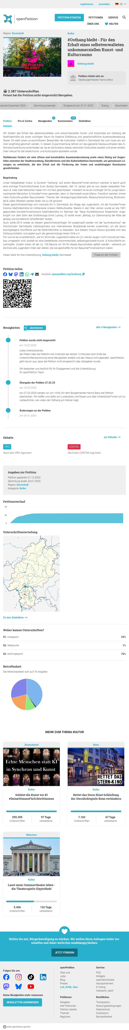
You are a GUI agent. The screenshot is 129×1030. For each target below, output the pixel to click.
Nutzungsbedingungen (108, 1005)
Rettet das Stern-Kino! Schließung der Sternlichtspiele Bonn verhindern (96, 796)
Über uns (65, 972)
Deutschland (32, 744)
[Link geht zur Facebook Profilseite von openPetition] (6, 976)
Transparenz (103, 1002)
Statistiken (85, 121)
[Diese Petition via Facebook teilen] (5, 274)
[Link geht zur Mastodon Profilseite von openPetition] (6, 986)
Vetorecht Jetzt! (104, 990)
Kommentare (65, 120)
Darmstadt (18, 33)
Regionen (65, 1016)
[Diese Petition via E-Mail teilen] (37, 274)
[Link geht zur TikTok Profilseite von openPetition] (31, 976)
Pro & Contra (25, 121)
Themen (64, 1013)
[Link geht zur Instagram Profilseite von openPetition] (18, 976)
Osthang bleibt (85, 63)
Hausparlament (104, 983)
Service (113, 17)
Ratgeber (65, 1002)
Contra (74, 446)
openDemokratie (105, 979)
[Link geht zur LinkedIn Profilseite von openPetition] (43, 976)
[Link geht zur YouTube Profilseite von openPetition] (31, 986)
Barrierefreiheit (104, 1016)
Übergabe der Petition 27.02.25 (37, 382)
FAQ (98, 972)
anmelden (104, 4)
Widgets (100, 976)
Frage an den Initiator (106, 254)
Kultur (71, 33)
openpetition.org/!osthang (67, 274)
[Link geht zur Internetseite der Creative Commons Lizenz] (5, 1026)
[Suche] (124, 17)
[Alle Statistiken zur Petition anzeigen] (31, 610)
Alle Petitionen (68, 1005)
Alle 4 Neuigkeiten (107, 327)
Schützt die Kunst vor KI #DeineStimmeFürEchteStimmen (31, 796)
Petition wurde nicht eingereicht (37, 340)
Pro (7, 446)
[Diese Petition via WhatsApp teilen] (27, 274)
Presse (63, 983)
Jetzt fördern (64, 952)
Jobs (63, 976)
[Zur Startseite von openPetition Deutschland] (20, 19)
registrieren (86, 4)
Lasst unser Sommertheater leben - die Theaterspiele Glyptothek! (31, 887)
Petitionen (96, 17)
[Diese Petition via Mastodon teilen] (16, 274)
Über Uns (93, 23)
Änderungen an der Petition (35, 410)
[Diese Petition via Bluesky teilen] (11, 274)
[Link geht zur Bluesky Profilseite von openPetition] (18, 986)
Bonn (96, 744)
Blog (62, 979)
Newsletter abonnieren (23, 1002)
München (31, 834)
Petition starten (69, 17)
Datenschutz (103, 1009)
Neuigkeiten (45, 120)
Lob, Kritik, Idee (69, 987)
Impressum (102, 1013)
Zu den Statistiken (13, 617)
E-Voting (101, 987)
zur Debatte (111, 437)
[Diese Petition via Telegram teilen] (32, 274)
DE (120, 4)
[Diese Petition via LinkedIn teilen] (22, 274)
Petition (7, 121)
